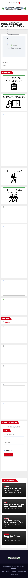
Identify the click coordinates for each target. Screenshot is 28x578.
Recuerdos (6, 534)
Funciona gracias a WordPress (9, 566)
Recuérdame (9, 450)
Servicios (7, 571)
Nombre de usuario (9, 434)
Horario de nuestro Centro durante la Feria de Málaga (13, 522)
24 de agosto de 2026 (10, 508)
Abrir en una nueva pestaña (14, 48)
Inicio (3, 571)
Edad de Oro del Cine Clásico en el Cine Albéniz (12, 490)
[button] (25, 18)
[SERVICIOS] (6, 322)
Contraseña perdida (9, 459)
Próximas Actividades (21, 571)
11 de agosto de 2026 (10, 540)
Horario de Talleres (14, 574)
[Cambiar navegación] (14, 18)
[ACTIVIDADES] (14, 83)
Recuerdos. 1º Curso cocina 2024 (12, 537)
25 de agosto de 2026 (10, 492)
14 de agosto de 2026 (10, 524)
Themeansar (13, 568)
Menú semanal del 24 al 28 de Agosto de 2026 (14, 505)
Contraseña (7, 442)
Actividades (6, 486)
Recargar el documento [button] (13, 34)
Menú (5, 502)
